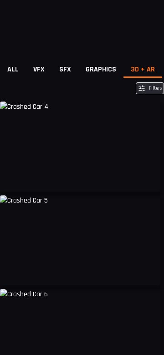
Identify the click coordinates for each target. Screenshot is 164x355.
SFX (65, 69)
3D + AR (143, 69)
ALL (13, 69)
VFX (39, 69)
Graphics (101, 69)
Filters (155, 88)
